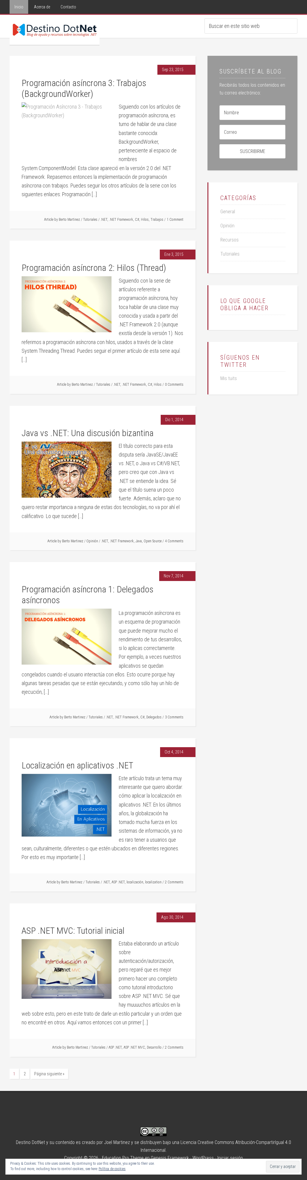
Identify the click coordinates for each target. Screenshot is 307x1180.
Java (139, 541)
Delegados (154, 717)
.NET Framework (121, 219)
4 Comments (174, 541)
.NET (103, 219)
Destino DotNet (55, 30)
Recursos (229, 240)
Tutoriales (90, 219)
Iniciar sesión (230, 1158)
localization (153, 882)
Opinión (92, 541)
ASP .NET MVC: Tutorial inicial (73, 930)
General (227, 211)
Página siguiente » (49, 1073)
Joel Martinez (117, 1142)
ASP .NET (118, 882)
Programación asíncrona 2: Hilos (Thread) (94, 267)
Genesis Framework (170, 1158)
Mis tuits (228, 378)
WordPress (203, 1158)
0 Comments (174, 384)
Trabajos (157, 219)
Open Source (153, 541)
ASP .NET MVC (134, 1047)
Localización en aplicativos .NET (77, 765)
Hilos (145, 219)
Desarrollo (154, 1047)
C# (137, 219)
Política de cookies (112, 1169)
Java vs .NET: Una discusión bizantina (88, 433)
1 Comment (175, 219)
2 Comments (174, 882)
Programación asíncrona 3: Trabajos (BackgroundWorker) (84, 88)
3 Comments (174, 717)
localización (135, 882)
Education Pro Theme (123, 1158)
